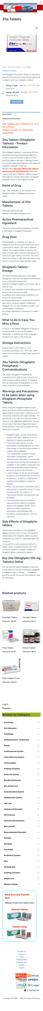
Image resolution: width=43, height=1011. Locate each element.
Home (4, 67)
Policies (21, 965)
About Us (21, 954)
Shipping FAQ (21, 960)
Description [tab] (7, 114)
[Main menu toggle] (40, 2)
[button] (37, 28)
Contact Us (21, 951)
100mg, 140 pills (12, 92)
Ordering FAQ (21, 962)
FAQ (21, 957)
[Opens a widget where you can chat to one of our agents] (27, 995)
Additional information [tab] (11, 119)
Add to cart (16, 102)
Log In (5, 704)
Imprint (21, 968)
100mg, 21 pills (12, 86)
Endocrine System (14, 67)
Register (6, 708)
